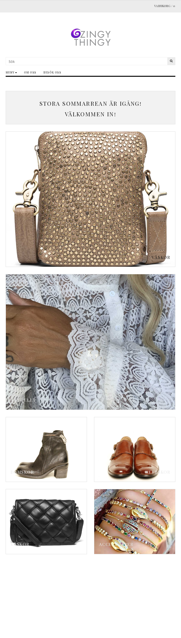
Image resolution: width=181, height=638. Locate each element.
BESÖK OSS (52, 72)
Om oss (30, 72)
